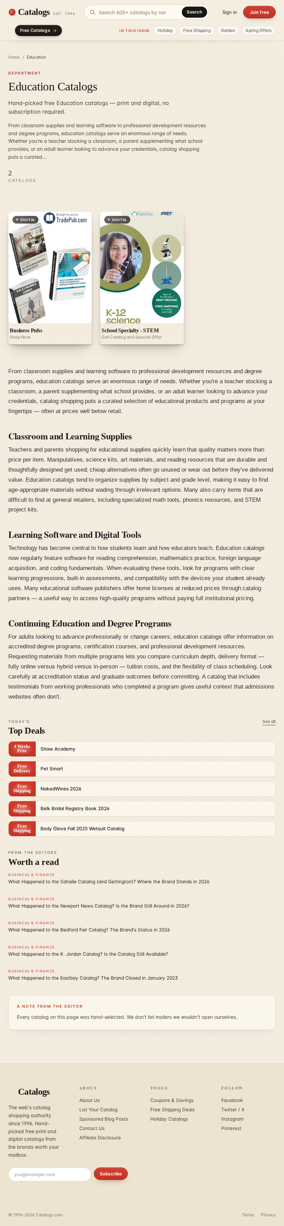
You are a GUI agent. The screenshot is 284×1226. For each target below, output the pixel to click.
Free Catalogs (35, 30)
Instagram (232, 1119)
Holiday (165, 30)
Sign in (229, 12)
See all (269, 721)
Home (14, 57)
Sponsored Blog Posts (103, 1119)
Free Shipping (197, 30)
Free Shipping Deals (172, 1109)
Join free (259, 12)
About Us (89, 1100)
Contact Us (92, 1128)
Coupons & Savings (172, 1100)
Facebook (232, 1100)
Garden (228, 30)
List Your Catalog (98, 1109)
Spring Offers (259, 30)
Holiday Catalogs (169, 1119)
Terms (248, 1214)
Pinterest (231, 1128)
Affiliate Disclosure (100, 1137)
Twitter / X (233, 1109)
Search (194, 12)
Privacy (268, 1214)
